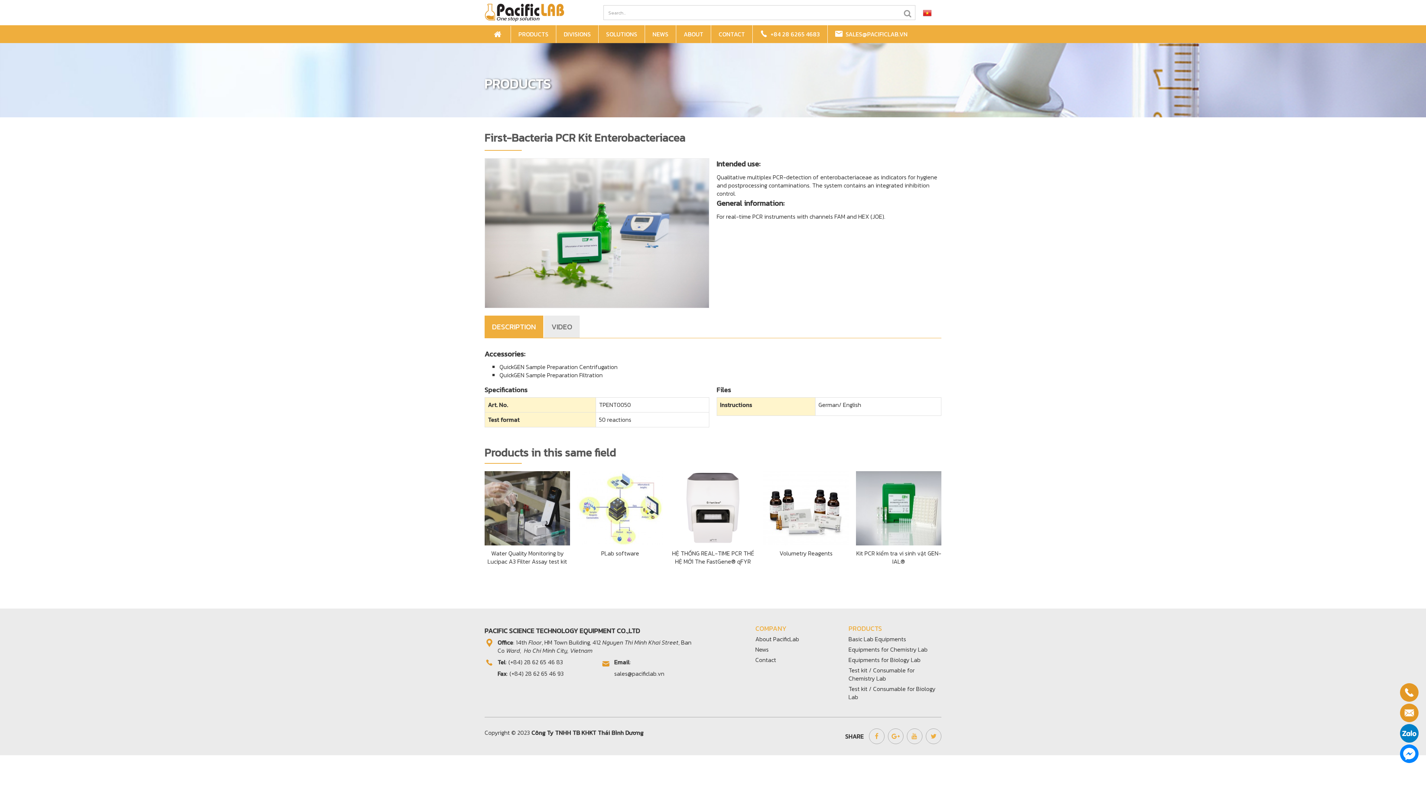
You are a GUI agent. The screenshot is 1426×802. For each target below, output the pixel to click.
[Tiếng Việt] (927, 12)
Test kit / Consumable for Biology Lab (892, 692)
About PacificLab (777, 639)
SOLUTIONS (621, 34)
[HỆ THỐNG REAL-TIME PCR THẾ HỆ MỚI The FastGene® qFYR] (713, 507)
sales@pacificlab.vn (875, 34)
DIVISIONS (577, 34)
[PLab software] (620, 507)
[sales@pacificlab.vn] (1409, 713)
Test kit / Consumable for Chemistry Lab (882, 674)
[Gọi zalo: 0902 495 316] (1409, 733)
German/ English (839, 404)
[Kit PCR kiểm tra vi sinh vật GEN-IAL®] (898, 507)
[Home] (498, 34)
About (693, 34)
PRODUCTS (533, 34)
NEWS (660, 34)
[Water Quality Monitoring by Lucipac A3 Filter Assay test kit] (527, 507)
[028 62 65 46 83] (1409, 692)
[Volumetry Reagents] (806, 507)
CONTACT (732, 34)
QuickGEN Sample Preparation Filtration (551, 375)
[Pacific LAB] (524, 11)
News (762, 649)
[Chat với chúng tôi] (1409, 753)
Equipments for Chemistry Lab (888, 649)
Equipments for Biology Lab (885, 659)
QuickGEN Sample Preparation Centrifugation (558, 366)
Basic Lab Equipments (877, 639)
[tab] (514, 327)
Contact (765, 659)
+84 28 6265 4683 (794, 34)
